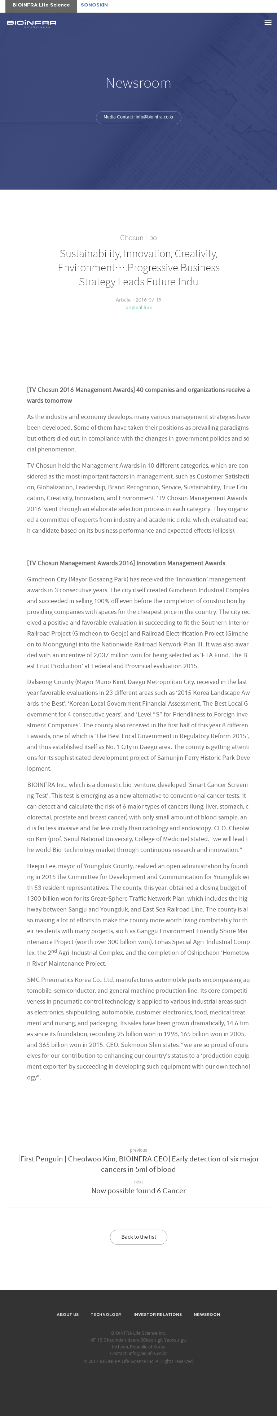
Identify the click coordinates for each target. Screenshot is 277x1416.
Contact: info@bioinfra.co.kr (138, 1353)
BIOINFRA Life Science (31, 24)
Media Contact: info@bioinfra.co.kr (139, 117)
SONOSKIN (94, 5)
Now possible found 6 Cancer (138, 1191)
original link (139, 308)
